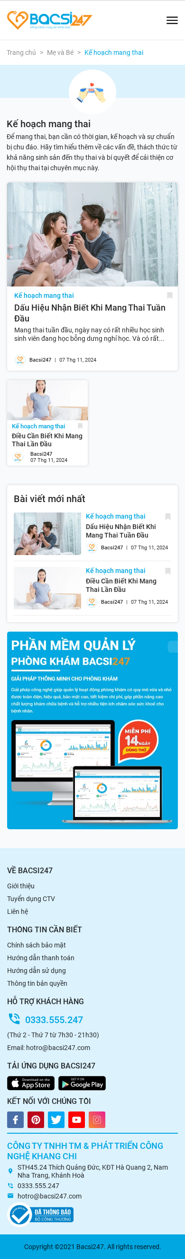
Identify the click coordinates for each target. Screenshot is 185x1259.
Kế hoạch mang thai (44, 295)
